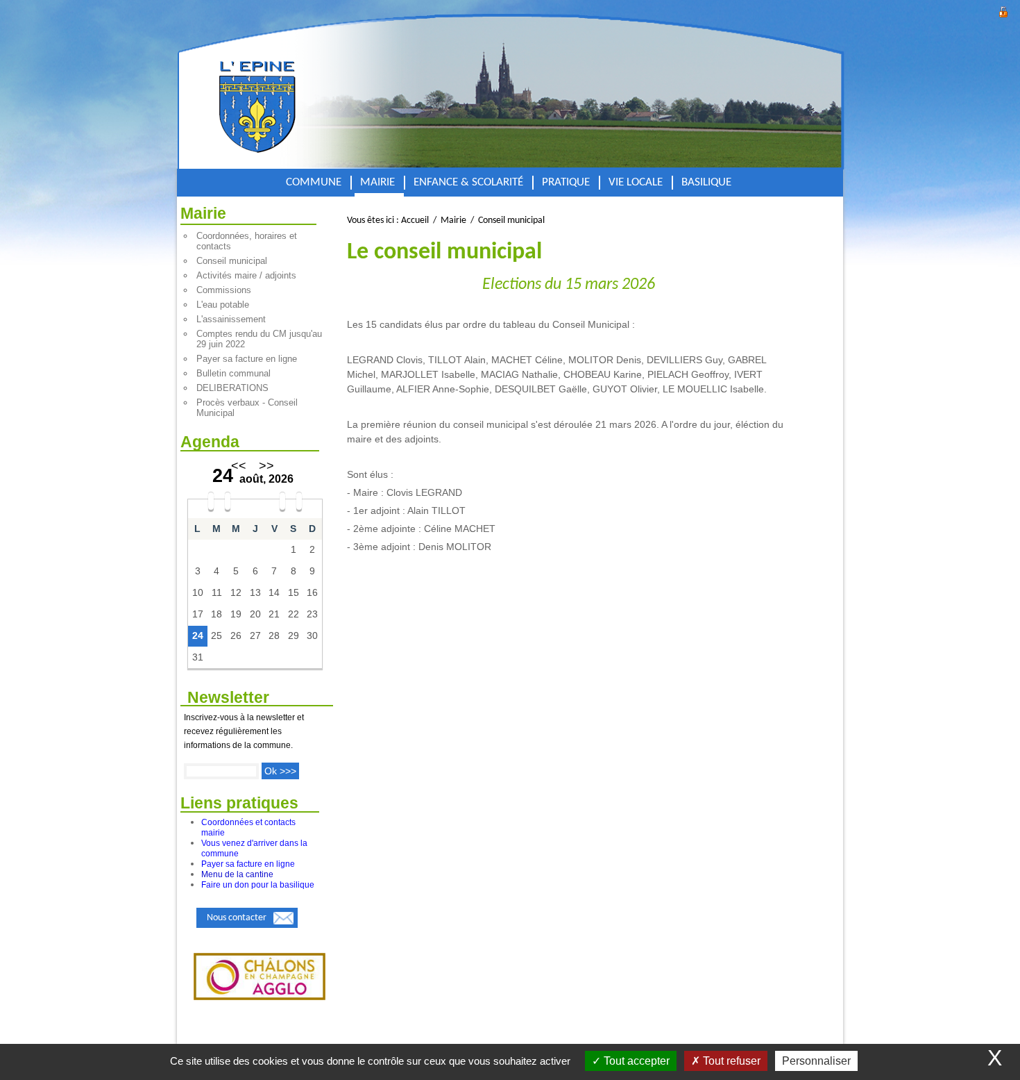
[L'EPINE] (303, 92)
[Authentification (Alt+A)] (1003, 10)
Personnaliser (816, 1061)
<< (238, 466)
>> (266, 466)
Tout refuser (730, 1061)
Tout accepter (635, 1061)
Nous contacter (236, 918)
